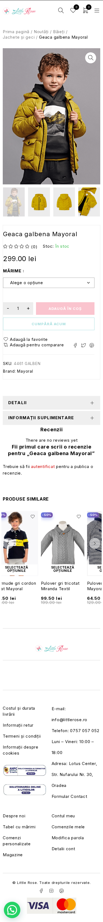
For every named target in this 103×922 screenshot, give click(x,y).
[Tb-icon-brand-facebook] (41, 891)
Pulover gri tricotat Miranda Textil (60, 586)
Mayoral (25, 371)
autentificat (43, 466)
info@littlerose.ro (70, 719)
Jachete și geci (19, 37)
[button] (90, 57)
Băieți (59, 31)
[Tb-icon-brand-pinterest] (61, 891)
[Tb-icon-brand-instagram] (51, 891)
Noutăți (41, 31)
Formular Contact (69, 796)
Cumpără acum (49, 324)
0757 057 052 (84, 730)
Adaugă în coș (65, 308)
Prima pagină (16, 31)
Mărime (12, 271)
